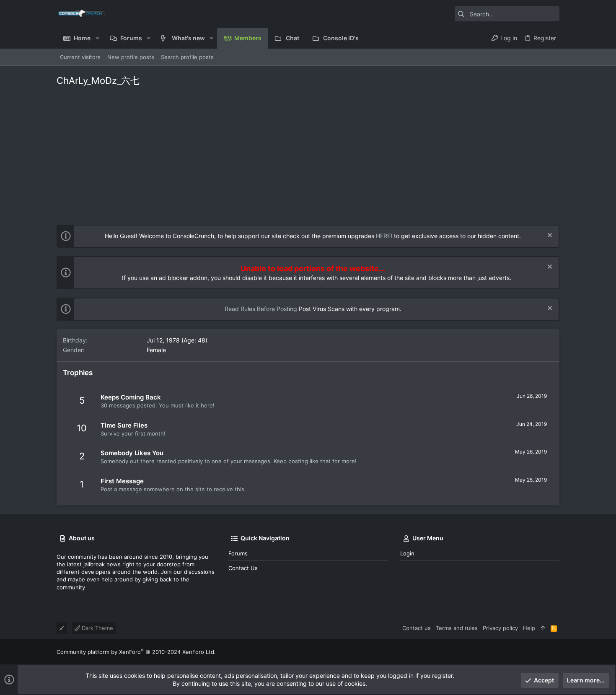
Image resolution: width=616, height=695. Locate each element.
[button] (97, 38)
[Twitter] (555, 652)
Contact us (243, 568)
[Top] (543, 628)
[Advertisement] (308, 153)
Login (407, 553)
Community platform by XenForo (136, 651)
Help (529, 628)
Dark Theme (96, 628)
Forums (238, 553)
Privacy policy (500, 628)
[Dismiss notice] (548, 236)
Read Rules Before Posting (261, 308)
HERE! (384, 235)
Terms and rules (457, 628)
